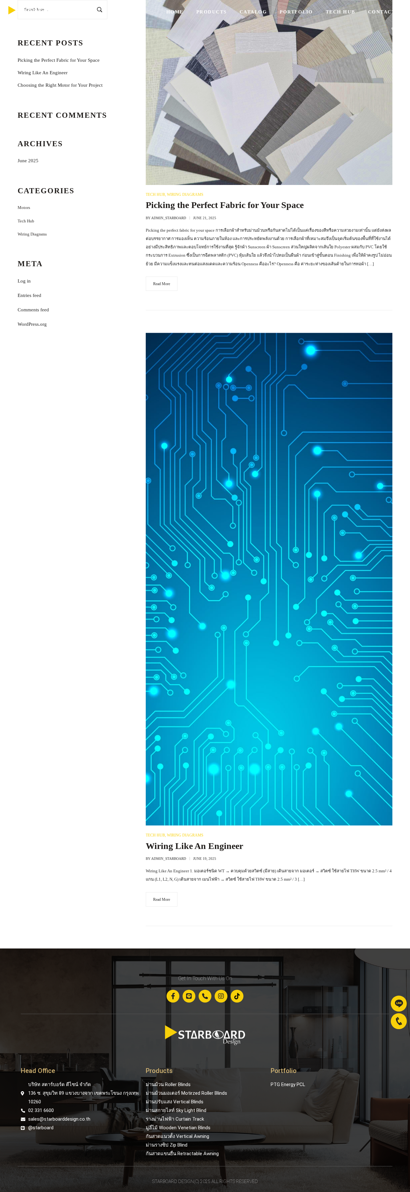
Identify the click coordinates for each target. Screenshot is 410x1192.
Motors (24, 207)
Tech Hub (26, 221)
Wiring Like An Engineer (43, 72)
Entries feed (29, 295)
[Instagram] (221, 996)
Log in (24, 281)
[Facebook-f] (173, 996)
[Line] (189, 996)
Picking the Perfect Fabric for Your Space (59, 60)
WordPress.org (32, 324)
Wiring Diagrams (32, 234)
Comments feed (33, 309)
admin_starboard (168, 218)
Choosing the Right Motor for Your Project (60, 85)
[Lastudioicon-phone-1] (205, 996)
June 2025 (28, 160)
